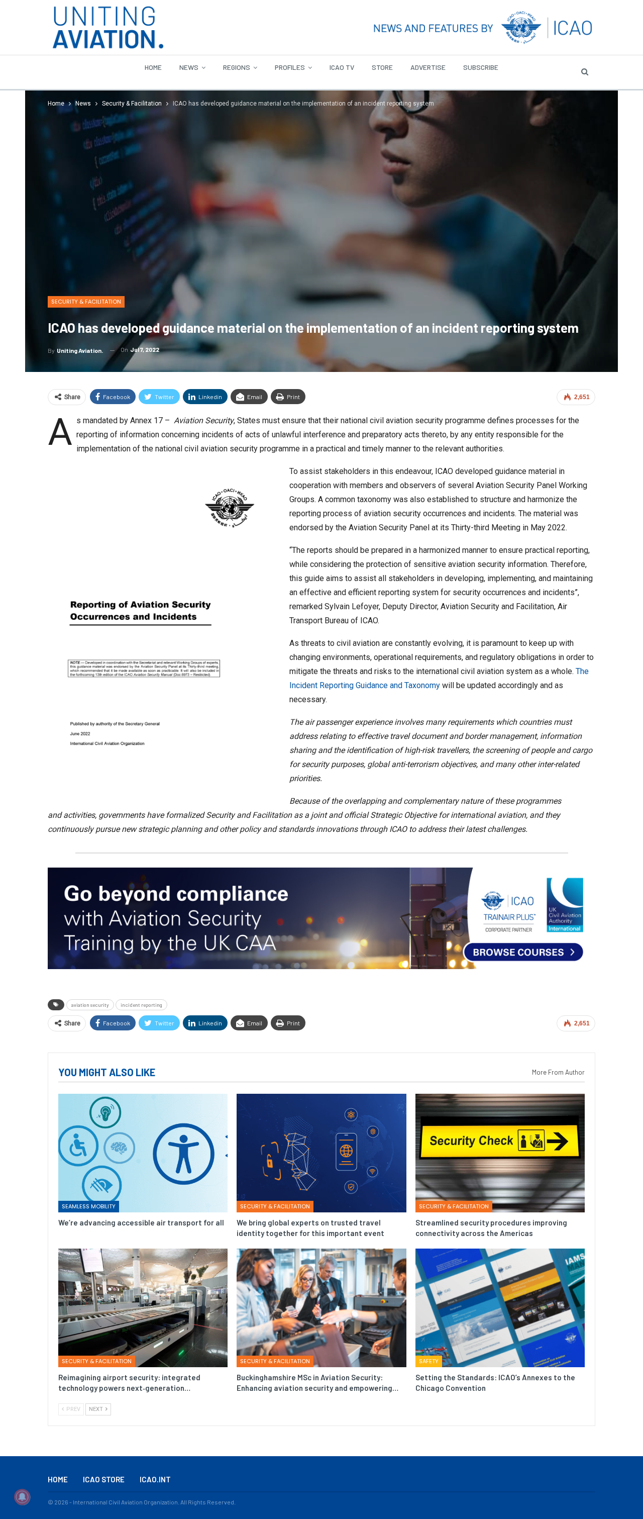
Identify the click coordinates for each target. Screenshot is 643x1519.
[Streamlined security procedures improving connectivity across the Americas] (500, 1153)
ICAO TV (342, 67)
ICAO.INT (155, 1479)
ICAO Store (104, 1479)
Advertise (428, 67)
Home (153, 67)
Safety (429, 1361)
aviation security (90, 1005)
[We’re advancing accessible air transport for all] (143, 1153)
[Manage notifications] (22, 1497)
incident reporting (141, 1005)
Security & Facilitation (86, 302)
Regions (236, 67)
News (188, 67)
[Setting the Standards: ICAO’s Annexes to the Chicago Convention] (500, 1308)
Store (382, 67)
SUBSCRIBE (480, 67)
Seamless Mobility (89, 1206)
